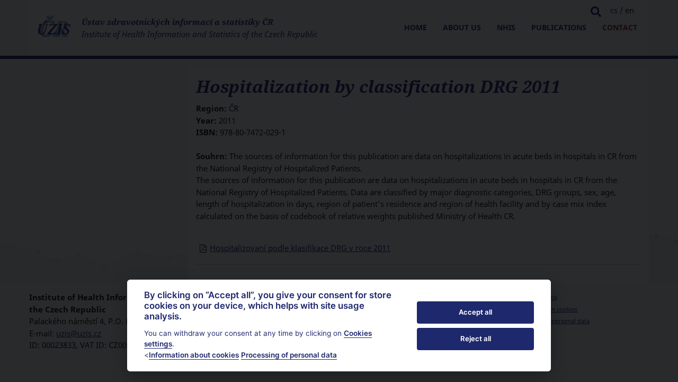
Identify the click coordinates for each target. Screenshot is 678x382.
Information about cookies (194, 355)
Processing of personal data (289, 355)
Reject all (475, 338)
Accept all (475, 312)
